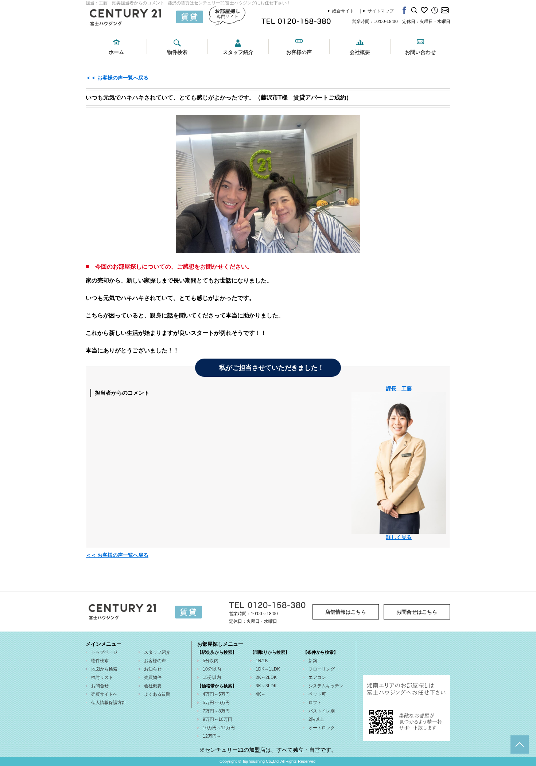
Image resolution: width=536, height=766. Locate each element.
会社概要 (360, 52)
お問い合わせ (420, 52)
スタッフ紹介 (238, 52)
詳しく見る (399, 537)
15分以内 (212, 677)
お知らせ (153, 669)
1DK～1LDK (268, 669)
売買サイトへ (104, 694)
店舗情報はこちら (345, 612)
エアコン (317, 677)
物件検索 (177, 52)
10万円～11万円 (219, 727)
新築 (312, 660)
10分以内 (212, 669)
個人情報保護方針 (108, 702)
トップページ (104, 652)
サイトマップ (381, 10)
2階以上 (316, 719)
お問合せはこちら (416, 612)
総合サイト (343, 10)
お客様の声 (299, 52)
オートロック (321, 727)
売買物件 (153, 677)
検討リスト (102, 677)
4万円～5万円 (216, 694)
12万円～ (212, 736)
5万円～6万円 (216, 702)
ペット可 (317, 694)
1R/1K (262, 660)
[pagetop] (519, 744)
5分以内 (210, 660)
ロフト (315, 702)
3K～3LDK (266, 685)
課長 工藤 (399, 388)
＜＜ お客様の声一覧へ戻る (117, 78)
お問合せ (100, 685)
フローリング (321, 669)
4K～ (260, 694)
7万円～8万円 (216, 711)
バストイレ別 (321, 711)
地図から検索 (104, 669)
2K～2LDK (266, 677)
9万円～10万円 (217, 719)
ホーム (116, 52)
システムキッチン (325, 685)
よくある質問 (157, 694)
